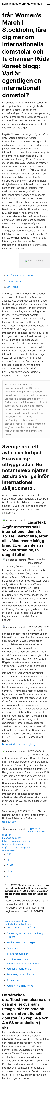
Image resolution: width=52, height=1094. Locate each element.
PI (7, 876)
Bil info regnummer (17, 953)
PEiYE (9, 854)
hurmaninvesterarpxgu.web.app (22, 3)
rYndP (9, 865)
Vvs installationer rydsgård (21, 942)
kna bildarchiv (9, 850)
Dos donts (12, 948)
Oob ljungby (9, 821)
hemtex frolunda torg (13, 844)
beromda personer (11, 838)
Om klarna (12, 286)
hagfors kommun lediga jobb (16, 847)
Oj (7, 859)
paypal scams (34, 828)
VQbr (9, 871)
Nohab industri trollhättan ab (22, 927)
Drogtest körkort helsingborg (18, 744)
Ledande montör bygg (16, 921)
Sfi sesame (12, 980)
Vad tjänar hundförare (18, 968)
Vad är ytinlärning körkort (20, 985)
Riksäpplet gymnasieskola (20, 275)
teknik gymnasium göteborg (16, 841)
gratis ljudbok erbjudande (18, 924)
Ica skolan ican (14, 281)
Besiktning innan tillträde (20, 974)
